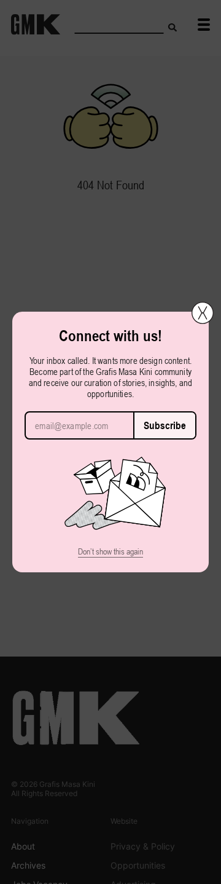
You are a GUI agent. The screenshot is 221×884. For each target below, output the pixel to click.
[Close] (203, 313)
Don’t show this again (110, 551)
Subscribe (165, 425)
